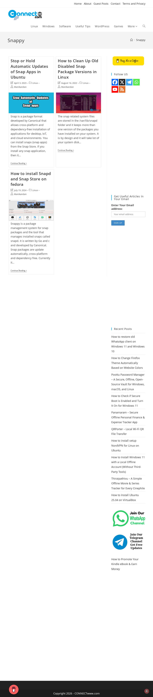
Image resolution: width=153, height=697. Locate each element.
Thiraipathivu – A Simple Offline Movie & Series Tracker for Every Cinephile (128, 483)
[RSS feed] (122, 89)
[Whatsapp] (136, 82)
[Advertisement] (128, 144)
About (87, 3)
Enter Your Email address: (122, 207)
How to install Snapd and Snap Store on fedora (31, 179)
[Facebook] (115, 82)
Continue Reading (19, 163)
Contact (115, 3)
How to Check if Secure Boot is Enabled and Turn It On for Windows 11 (127, 400)
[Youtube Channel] (115, 89)
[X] (122, 82)
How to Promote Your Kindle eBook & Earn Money (125, 564)
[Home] (131, 40)
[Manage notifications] (146, 691)
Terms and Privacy (134, 3)
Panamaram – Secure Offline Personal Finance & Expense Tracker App (128, 417)
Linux (35, 83)
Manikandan (20, 86)
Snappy (140, 40)
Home (78, 3)
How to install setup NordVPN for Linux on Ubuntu (125, 445)
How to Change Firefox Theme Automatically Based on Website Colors (127, 362)
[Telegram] (129, 82)
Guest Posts (101, 3)
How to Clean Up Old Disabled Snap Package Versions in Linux (78, 69)
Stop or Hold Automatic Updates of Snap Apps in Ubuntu (29, 69)
